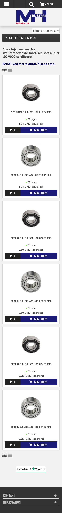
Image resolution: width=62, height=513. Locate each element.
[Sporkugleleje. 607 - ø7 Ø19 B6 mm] (31, 92)
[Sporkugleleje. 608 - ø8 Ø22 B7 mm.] (31, 281)
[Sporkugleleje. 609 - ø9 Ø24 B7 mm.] (31, 407)
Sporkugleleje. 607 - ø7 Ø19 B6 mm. (31, 175)
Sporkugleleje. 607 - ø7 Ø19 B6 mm (31, 112)
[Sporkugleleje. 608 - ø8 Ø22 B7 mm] (31, 218)
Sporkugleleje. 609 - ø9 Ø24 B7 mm (31, 364)
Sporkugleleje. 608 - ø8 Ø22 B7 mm (31, 238)
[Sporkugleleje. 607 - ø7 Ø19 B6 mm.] (31, 155)
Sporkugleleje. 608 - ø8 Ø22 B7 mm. (31, 301)
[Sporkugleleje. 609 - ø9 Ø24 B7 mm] (31, 344)
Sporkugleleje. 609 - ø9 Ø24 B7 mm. (31, 427)
